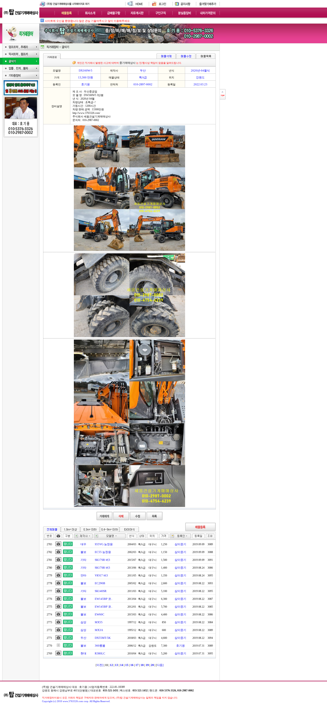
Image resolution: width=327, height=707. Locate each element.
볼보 (83, 552)
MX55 (99, 622)
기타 (83, 560)
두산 (83, 637)
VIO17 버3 (101, 575)
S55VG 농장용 (104, 544)
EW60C (99, 614)
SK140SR (101, 591)
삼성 (83, 622)
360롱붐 (100, 645)
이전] (100, 665)
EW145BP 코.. (103, 598)
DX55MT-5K (103, 637)
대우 (83, 544)
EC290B (100, 583)
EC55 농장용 (103, 552)
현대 (83, 653)
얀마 (83, 575)
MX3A (99, 630)
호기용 (180, 645)
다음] (160, 665)
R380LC (100, 653)
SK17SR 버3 (102, 560)
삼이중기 (180, 544)
